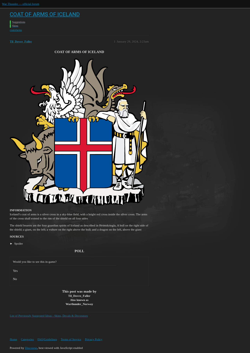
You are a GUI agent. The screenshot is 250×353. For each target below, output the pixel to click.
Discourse (31, 347)
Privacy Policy (94, 339)
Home (13, 339)
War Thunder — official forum (20, 3)
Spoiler (18, 243)
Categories (27, 339)
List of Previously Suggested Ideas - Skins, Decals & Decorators (49, 315)
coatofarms (16, 30)
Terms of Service (71, 339)
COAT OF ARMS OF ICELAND (45, 14)
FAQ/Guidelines (47, 339)
